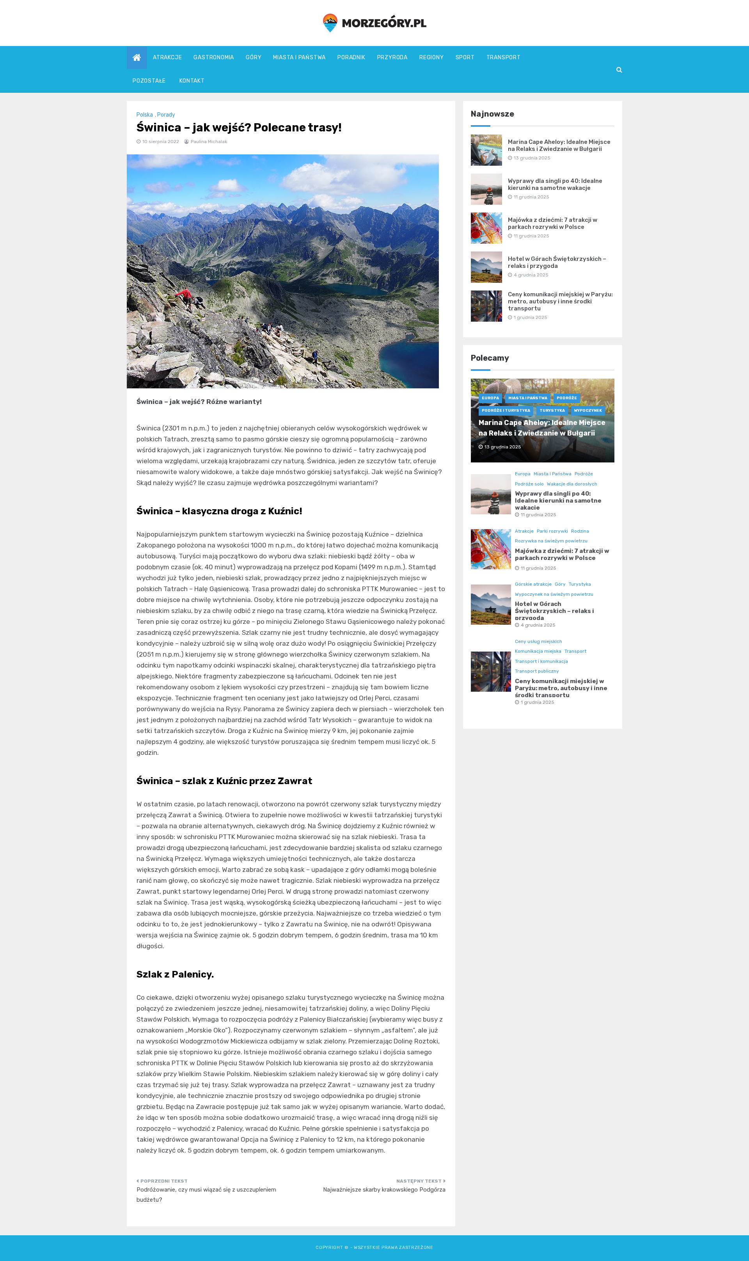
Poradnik (351, 57)
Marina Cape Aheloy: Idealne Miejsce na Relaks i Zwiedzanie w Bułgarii (559, 145)
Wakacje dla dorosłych (572, 484)
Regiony (431, 57)
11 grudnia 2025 (538, 514)
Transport (503, 57)
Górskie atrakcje (533, 584)
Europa (490, 398)
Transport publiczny (537, 671)
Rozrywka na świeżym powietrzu (551, 541)
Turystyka (552, 410)
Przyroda (392, 57)
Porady (166, 115)
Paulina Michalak (209, 141)
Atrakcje (167, 57)
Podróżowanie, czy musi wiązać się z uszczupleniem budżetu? (206, 1194)
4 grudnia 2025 (538, 625)
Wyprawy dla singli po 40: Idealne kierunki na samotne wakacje (555, 184)
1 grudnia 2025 (537, 702)
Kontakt (192, 81)
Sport (465, 57)
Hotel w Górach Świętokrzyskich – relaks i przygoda (557, 262)
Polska (145, 115)
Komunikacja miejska (538, 651)
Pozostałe (149, 81)
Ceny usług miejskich (538, 641)
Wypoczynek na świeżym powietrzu (554, 594)
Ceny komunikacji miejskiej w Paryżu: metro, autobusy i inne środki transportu (560, 301)
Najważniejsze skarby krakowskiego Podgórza (384, 1189)
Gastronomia (213, 57)
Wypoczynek (588, 410)
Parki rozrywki (552, 531)
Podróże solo (529, 484)
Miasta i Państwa (299, 57)
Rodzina (580, 531)
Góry (253, 57)
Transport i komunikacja (541, 661)
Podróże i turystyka (506, 410)
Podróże (567, 398)
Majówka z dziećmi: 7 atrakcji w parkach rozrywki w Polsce (552, 223)
